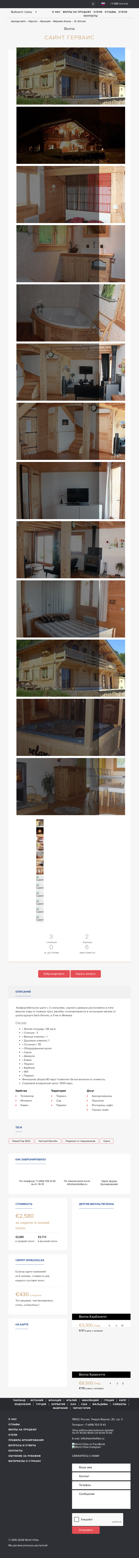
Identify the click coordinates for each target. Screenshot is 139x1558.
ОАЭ (73, 1404)
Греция (109, 1400)
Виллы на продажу (77, 12)
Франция (45, 21)
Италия (71, 1400)
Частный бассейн (47, 1141)
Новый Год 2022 (21, 1141)
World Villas (27, 4)
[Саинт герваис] (70, 75)
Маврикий (60, 1408)
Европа (33, 21)
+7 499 (119, 3)
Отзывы (110, 12)
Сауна (106, 1141)
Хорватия (58, 1404)
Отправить (86, 1530)
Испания (37, 1400)
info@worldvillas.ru (77, 1184)
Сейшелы (119, 1404)
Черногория (82, 1408)
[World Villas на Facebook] (88, 1444)
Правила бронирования (26, 1440)
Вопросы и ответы (22, 1445)
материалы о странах (24, 1461)
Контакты (91, 15)
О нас (56, 12)
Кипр (122, 1400)
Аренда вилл (18, 21)
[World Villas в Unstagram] (86, 1447)
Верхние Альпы (62, 21)
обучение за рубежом (24, 1456)
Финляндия (90, 1400)
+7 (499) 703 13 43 (95, 1424)
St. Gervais (80, 21)
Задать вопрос (86, 974)
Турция (41, 1404)
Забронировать (54, 974)
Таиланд (19, 1400)
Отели (98, 12)
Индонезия (23, 1404)
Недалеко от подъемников (80, 1141)
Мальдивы (100, 1404)
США (84, 1404)
